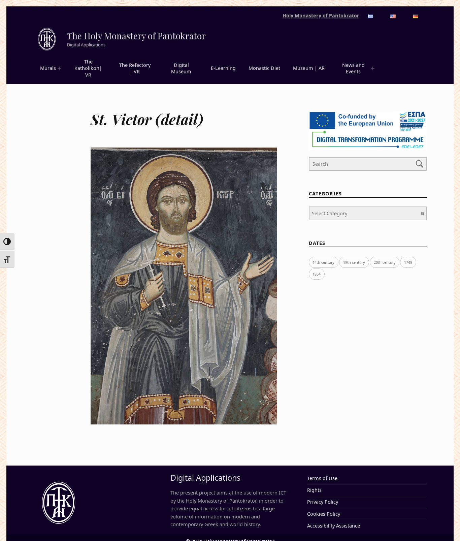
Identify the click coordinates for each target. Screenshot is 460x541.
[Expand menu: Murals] (59, 68)
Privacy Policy (322, 502)
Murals (48, 68)
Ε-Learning (223, 68)
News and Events (353, 68)
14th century (323, 262)
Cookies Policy (323, 514)
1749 (408, 262)
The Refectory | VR (135, 68)
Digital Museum (181, 68)
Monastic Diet (264, 68)
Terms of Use (322, 478)
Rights (314, 490)
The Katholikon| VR (88, 68)
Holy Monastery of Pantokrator (321, 15)
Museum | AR (309, 68)
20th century (385, 262)
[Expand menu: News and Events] (372, 68)
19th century (354, 262)
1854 (317, 274)
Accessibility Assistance (333, 525)
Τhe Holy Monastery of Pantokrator (136, 36)
